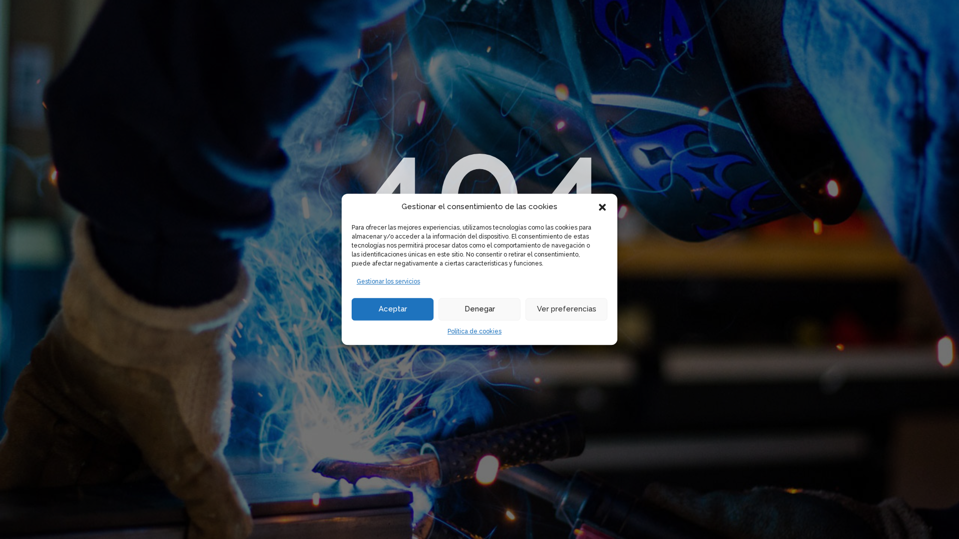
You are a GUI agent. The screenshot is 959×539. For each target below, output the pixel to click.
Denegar (480, 308)
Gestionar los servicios (388, 281)
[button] (602, 207)
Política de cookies (474, 331)
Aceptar (393, 308)
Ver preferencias (566, 308)
